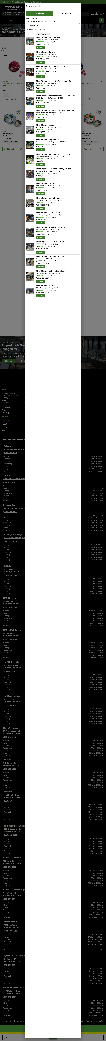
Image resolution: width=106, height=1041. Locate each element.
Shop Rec (40, 47)
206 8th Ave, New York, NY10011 (47, 39)
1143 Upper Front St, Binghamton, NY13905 (51, 142)
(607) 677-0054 (43, 146)
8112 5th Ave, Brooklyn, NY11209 (47, 229)
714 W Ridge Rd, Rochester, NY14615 (49, 83)
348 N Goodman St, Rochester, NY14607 (50, 98)
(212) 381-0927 (43, 278)
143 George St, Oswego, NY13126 (48, 185)
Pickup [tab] (41, 13)
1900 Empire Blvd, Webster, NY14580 (49, 112)
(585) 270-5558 (43, 73)
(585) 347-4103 (43, 117)
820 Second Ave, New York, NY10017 (49, 273)
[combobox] (51, 25)
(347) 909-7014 (43, 234)
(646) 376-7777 (43, 44)
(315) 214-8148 (43, 205)
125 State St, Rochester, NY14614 (48, 69)
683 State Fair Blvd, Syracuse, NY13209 (50, 156)
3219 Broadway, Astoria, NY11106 (48, 288)
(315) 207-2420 (43, 190)
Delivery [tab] (67, 13)
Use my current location (36, 29)
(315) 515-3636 (43, 132)
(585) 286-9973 (43, 88)
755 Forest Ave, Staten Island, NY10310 (50, 215)
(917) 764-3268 (43, 249)
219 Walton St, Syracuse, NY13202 (48, 171)
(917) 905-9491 (43, 219)
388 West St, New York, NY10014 (47, 244)
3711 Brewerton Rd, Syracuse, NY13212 (49, 200)
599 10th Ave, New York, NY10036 (48, 258)
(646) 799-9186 (43, 263)
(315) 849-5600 (43, 161)
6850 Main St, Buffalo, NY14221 (47, 54)
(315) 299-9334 (43, 176)
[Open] (78, 25)
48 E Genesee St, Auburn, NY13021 (48, 127)
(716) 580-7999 (43, 59)
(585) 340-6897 (43, 103)
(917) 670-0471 (43, 292)
